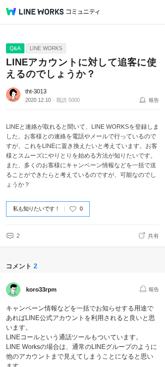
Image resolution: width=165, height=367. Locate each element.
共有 (153, 236)
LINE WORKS (46, 48)
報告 (154, 100)
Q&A (15, 48)
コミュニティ (83, 12)
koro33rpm (41, 289)
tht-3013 (35, 91)
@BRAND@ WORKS (35, 11)
